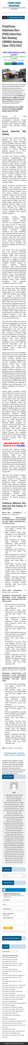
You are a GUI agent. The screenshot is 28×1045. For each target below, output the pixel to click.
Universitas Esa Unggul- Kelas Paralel (12, 1011)
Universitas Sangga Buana (9, 1001)
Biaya (14, 753)
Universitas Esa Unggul (8, 1005)
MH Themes (21, 1043)
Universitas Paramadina (17, 825)
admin (14, 792)
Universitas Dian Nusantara (14, 797)
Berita (12, 755)
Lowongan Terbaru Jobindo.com (12, 938)
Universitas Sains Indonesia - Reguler (12, 987)
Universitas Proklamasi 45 (17, 847)
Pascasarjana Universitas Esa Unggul (12, 1007)
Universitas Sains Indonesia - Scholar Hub (13, 985)
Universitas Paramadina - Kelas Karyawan (13, 995)
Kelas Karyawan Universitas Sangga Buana (14, 1003)
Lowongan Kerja (20, 755)
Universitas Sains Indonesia (16, 806)
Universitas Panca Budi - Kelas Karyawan (13, 1031)
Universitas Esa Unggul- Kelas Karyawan (13, 1009)
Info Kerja (20, 753)
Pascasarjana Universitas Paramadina (12, 999)
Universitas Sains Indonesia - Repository (13, 975)
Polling (6, 755)
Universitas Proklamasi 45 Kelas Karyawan (14, 1021)
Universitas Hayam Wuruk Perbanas (12, 1023)
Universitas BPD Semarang (9, 1013)
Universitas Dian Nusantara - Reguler (14, 802)
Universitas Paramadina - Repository (12, 991)
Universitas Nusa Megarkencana (11, 1033)
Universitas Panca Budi (8, 1029)
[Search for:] (14, 875)
